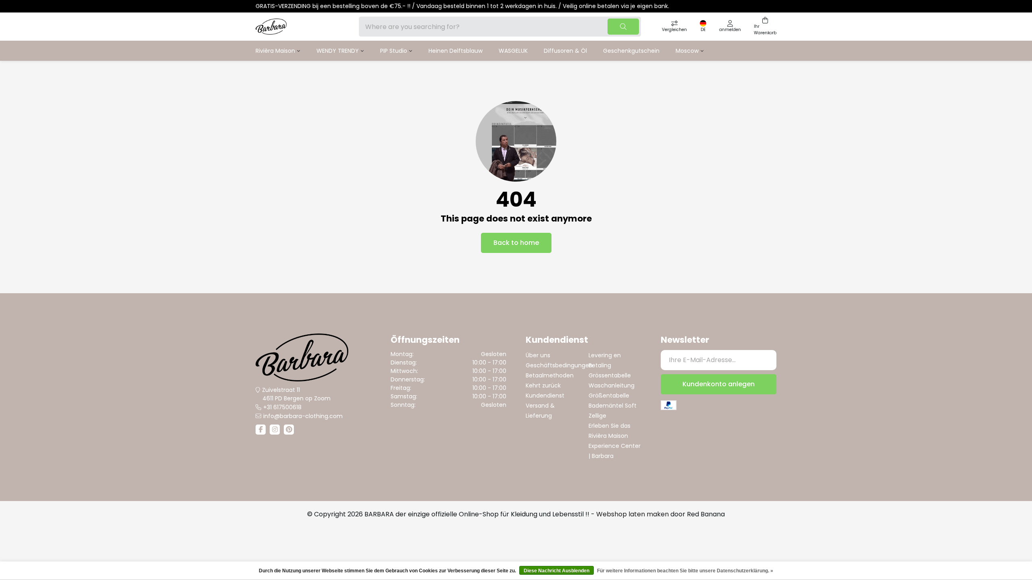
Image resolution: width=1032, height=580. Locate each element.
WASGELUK (513, 51)
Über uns (538, 355)
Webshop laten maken (632, 514)
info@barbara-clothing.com (303, 416)
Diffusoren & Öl (565, 51)
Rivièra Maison (275, 51)
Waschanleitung (612, 385)
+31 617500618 (282, 407)
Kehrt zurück (543, 385)
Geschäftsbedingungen (559, 365)
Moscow (687, 51)
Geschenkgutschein (631, 51)
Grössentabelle (610, 375)
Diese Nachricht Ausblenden (556, 571)
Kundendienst (545, 396)
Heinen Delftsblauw (456, 51)
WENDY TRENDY (337, 51)
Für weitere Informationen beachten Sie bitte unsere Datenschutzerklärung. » (685, 571)
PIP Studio (393, 51)
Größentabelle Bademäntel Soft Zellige (613, 406)
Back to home (516, 242)
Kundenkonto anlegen (718, 384)
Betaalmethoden (550, 375)
